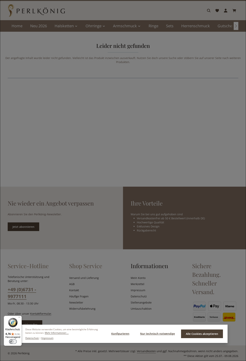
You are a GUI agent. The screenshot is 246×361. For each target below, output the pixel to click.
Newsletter (76, 302)
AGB (72, 284)
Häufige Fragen (79, 296)
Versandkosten (146, 351)
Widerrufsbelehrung (82, 308)
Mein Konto (138, 278)
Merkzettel (137, 284)
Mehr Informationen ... (57, 332)
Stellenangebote (141, 302)
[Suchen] (209, 10)
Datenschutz (139, 296)
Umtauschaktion (141, 308)
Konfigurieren (120, 333)
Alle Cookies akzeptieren (202, 334)
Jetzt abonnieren (23, 227)
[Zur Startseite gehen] (36, 10)
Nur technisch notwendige (157, 333)
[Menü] (19, 318)
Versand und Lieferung (84, 278)
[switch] (13, 341)
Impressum (138, 290)
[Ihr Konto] (225, 10)
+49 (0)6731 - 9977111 (22, 292)
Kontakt (74, 290)
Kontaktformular (40, 313)
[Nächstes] (236, 26)
